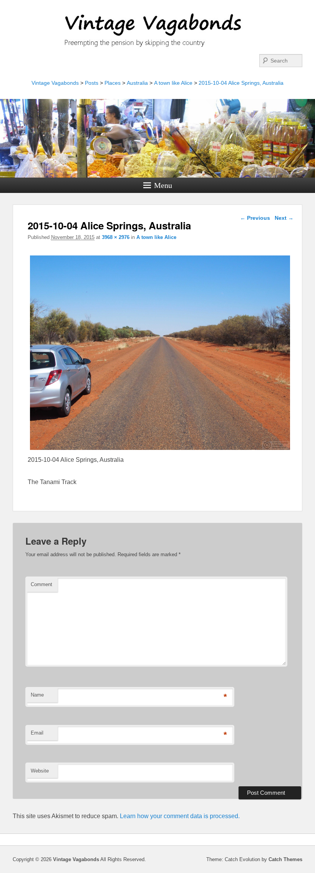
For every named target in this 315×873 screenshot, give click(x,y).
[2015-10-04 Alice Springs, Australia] (160, 449)
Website (40, 771)
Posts (91, 83)
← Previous (255, 218)
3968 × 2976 (115, 237)
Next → (284, 218)
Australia (137, 83)
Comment (41, 584)
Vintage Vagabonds (55, 83)
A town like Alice (173, 83)
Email (37, 733)
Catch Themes (285, 859)
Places (112, 83)
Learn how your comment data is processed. (180, 816)
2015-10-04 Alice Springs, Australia (241, 83)
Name (37, 695)
